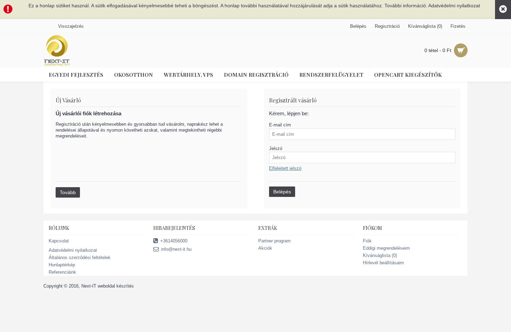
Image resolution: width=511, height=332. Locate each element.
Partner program (274, 240)
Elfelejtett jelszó (285, 168)
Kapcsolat (59, 240)
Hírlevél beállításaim (383, 262)
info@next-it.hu (176, 249)
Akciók (265, 248)
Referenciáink (62, 272)
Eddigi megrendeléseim (386, 248)
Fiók (367, 240)
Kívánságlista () (380, 255)
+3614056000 (173, 240)
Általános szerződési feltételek (80, 257)
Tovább (68, 192)
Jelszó (275, 148)
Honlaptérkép (62, 264)
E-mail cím (280, 124)
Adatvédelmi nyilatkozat (73, 250)
